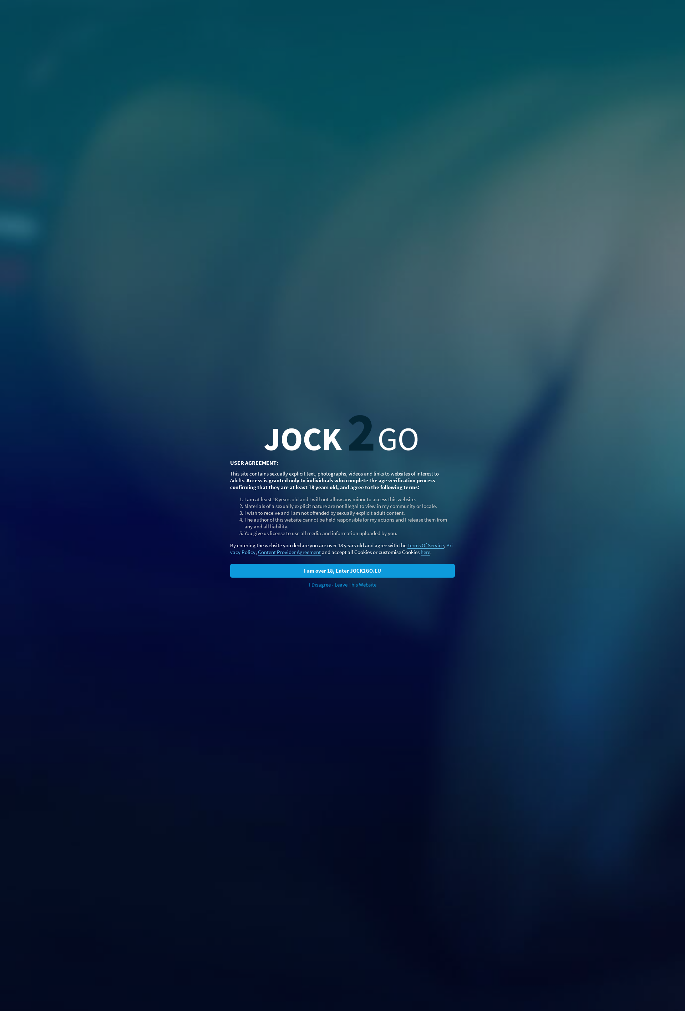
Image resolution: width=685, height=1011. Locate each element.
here (425, 552)
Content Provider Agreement (289, 552)
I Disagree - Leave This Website (342, 584)
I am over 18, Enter (342, 570)
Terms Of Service (425, 545)
